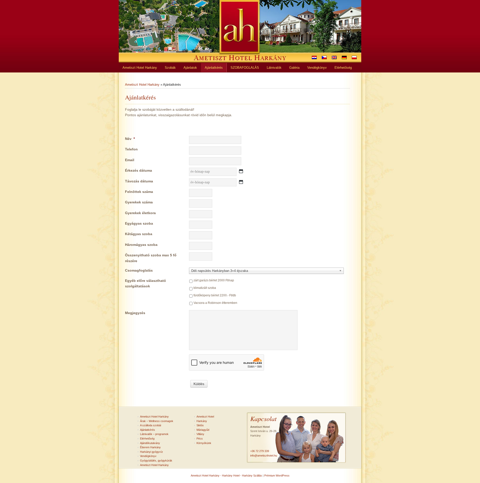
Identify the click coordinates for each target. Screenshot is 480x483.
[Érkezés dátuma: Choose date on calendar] (241, 171)
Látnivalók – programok (154, 434)
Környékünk (203, 443)
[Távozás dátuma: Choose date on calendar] (241, 181)
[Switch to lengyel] (354, 57)
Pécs (199, 438)
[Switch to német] (344, 57)
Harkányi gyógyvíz (151, 451)
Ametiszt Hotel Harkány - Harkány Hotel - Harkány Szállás (226, 475)
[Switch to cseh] (324, 57)
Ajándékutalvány (150, 443)
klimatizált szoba (205, 288)
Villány (200, 434)
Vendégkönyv (148, 456)
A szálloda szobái (150, 425)
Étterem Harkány (150, 447)
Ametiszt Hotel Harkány (142, 84)
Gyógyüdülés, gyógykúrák (156, 460)
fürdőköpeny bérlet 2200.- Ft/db (215, 295)
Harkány (201, 421)
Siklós (200, 425)
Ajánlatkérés (147, 429)
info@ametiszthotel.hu (263, 455)
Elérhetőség (147, 438)
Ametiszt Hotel (205, 416)
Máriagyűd (202, 429)
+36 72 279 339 (259, 451)
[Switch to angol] (334, 57)
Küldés (199, 384)
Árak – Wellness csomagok (156, 421)
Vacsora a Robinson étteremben (215, 303)
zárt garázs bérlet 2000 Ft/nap (214, 280)
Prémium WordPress (277, 475)
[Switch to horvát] (314, 57)
